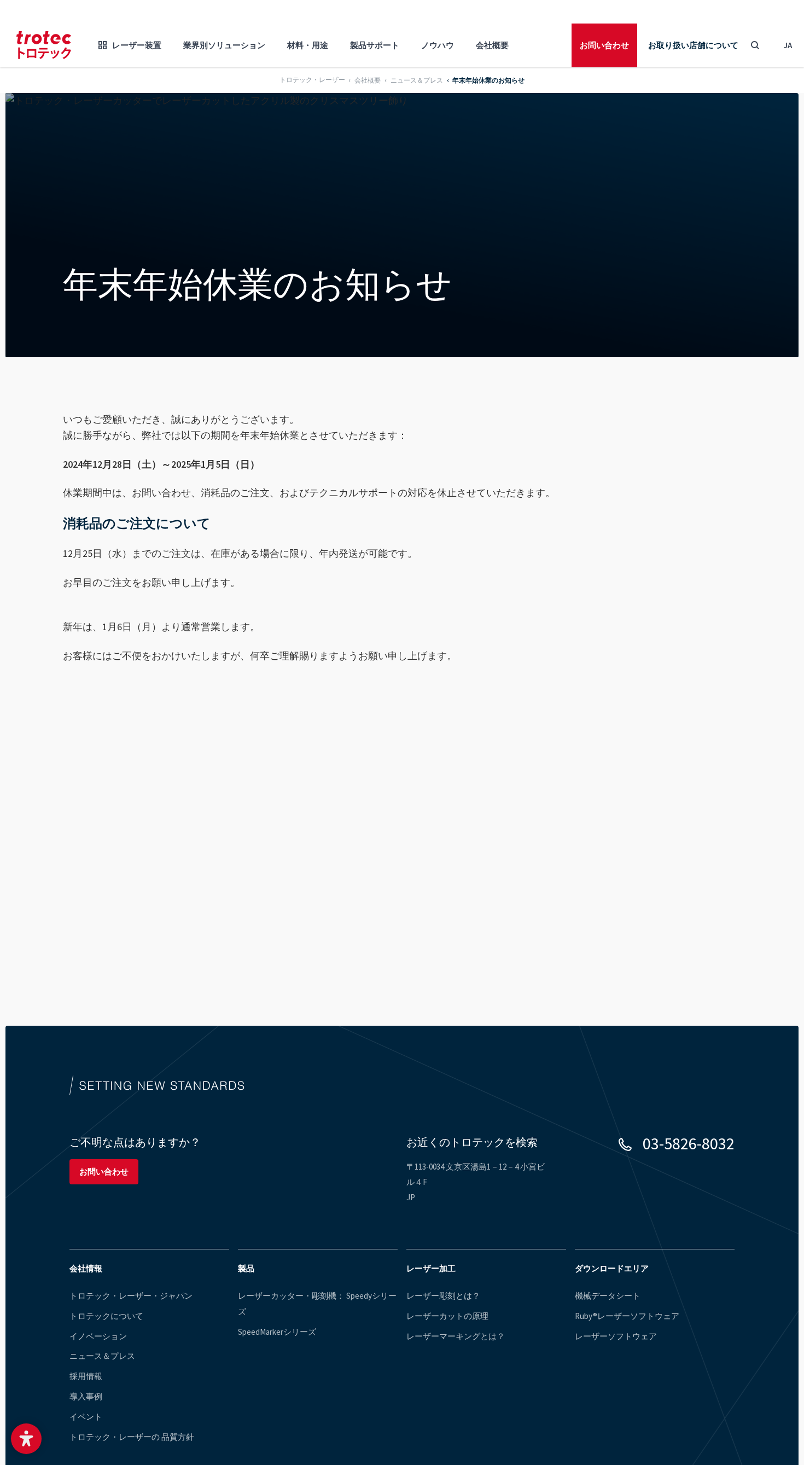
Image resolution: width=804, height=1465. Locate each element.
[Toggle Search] (754, 45)
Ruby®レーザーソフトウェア (627, 1316)
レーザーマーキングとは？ (455, 1336)
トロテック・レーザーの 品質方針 (131, 1437)
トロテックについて (106, 1316)
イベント (85, 1416)
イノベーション (98, 1336)
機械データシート (607, 1295)
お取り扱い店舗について (693, 45)
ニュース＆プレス (102, 1356)
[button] (26, 1438)
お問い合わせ (604, 45)
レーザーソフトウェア (616, 1336)
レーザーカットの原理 (447, 1316)
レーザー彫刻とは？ (443, 1295)
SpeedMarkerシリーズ (277, 1332)
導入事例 (85, 1396)
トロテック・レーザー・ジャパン (131, 1295)
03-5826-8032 (689, 1143)
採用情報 (85, 1376)
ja (788, 45)
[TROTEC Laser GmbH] (43, 45)
